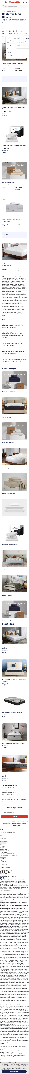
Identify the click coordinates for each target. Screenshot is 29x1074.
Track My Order (3, 852)
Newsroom (2, 840)
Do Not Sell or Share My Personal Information (10, 869)
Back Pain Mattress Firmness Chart (10, 797)
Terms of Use (3, 861)
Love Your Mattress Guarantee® (7, 832)
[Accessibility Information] (2, 878)
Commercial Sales (4, 834)
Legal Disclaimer (3, 864)
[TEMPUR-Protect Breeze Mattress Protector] (14, 96)
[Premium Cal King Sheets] (14, 431)
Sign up (14, 816)
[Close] (27, 1064)
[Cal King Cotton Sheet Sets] (14, 482)
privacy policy (16, 825)
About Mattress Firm (4, 831)
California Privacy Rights (5, 867)
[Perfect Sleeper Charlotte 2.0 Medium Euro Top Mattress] (14, 668)
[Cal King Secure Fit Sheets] (14, 609)
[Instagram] (6, 872)
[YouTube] (4, 872)
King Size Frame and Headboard (18, 799)
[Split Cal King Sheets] (14, 456)
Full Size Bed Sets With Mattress (9, 792)
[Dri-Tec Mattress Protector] (14, 251)
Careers (2, 837)
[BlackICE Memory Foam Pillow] (14, 701)
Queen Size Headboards (19, 801)
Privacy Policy (3, 863)
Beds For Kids (22, 797)
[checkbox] (7, 38)
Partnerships (3, 838)
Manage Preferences (14, 1071)
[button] (2, 30)
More (2, 900)
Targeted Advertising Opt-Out (6, 870)
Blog (1, 835)
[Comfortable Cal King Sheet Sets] (14, 533)
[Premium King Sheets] (14, 507)
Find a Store (2, 847)
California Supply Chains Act (6, 866)
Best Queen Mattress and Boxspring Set (11, 790)
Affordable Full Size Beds (7, 794)
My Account (2, 846)
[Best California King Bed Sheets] (14, 380)
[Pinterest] (8, 872)
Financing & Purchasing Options (7, 853)
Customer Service (4, 849)
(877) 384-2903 (3, 873)
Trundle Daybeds (6, 799)
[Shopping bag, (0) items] (26, 2)
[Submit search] (4, 6)
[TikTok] (10, 872)
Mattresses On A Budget (7, 801)
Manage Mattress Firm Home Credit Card (9, 855)
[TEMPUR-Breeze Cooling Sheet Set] (14, 134)
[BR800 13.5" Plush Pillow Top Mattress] (14, 732)
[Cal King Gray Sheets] (14, 584)
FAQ (1, 856)
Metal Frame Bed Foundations (9, 787)
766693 (17, 821)
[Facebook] (3, 872)
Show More (4, 22)
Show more (3, 843)
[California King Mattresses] (14, 558)
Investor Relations (4, 841)
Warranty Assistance (4, 850)
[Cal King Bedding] (14, 405)
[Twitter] (1, 872)
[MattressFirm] (14, 2)
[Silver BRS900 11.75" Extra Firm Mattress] (14, 763)
